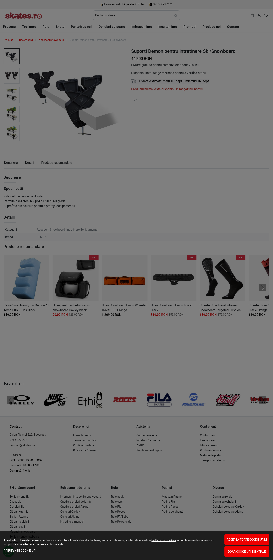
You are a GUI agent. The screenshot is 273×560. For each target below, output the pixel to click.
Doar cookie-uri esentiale (247, 551)
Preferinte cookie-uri (20, 550)
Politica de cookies (163, 540)
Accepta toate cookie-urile (247, 539)
